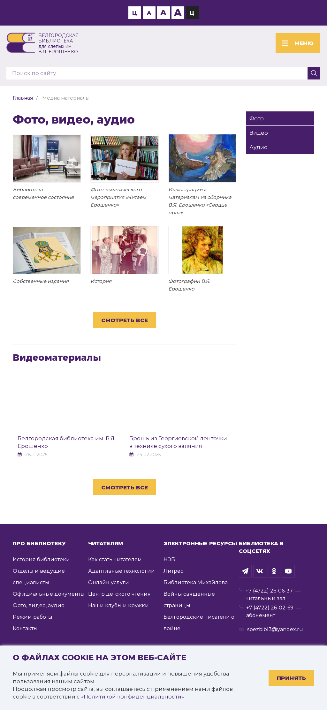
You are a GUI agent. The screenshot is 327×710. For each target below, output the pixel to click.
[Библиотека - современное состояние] (46, 158)
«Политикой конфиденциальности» (132, 696)
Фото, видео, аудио (39, 605)
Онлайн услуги (108, 582)
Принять (291, 678)
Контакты (25, 628)
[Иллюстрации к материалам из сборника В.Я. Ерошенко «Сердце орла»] (202, 158)
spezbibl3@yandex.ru (275, 629)
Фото (256, 118)
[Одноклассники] (274, 571)
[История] (124, 250)
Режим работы (32, 617)
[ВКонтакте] (259, 571)
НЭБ (169, 559)
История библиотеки (41, 559)
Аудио (258, 147)
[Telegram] (245, 571)
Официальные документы (49, 594)
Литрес (173, 571)
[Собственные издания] (46, 250)
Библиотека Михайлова (196, 582)
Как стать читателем (115, 559)
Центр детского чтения (119, 594)
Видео (258, 133)
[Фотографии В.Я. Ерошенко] (202, 250)
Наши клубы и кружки (118, 605)
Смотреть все (124, 320)
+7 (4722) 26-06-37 (269, 591)
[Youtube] (288, 571)
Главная (23, 98)
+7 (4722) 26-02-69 (269, 608)
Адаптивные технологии (121, 571)
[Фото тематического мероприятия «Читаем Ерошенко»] (124, 158)
